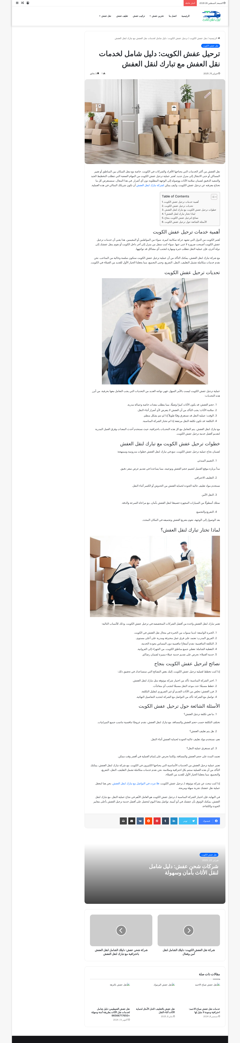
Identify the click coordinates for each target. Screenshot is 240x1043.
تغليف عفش (122, 16)
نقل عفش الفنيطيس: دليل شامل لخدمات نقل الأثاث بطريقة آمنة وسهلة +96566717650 (110, 1012)
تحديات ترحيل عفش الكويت (178, 205)
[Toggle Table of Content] (212, 197)
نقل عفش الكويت (198, 38)
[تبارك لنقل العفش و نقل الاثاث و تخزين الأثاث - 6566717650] (211, 16)
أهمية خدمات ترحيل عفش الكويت (181, 201)
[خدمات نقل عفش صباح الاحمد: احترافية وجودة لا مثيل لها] (200, 994)
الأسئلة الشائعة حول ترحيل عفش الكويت (186, 221)
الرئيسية (185, 16)
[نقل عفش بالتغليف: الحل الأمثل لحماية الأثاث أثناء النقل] (155, 994)
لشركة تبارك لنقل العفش (150, 185)
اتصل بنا (173, 16)
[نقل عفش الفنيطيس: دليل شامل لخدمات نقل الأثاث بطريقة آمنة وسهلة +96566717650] (110, 994)
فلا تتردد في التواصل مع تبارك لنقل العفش (135, 783)
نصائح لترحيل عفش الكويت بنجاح (181, 217)
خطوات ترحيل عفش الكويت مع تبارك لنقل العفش (190, 209)
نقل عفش (106, 16)
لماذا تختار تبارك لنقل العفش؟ (180, 213)
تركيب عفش (139, 16)
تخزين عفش (158, 16)
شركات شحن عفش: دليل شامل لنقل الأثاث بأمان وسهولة (183, 869)
